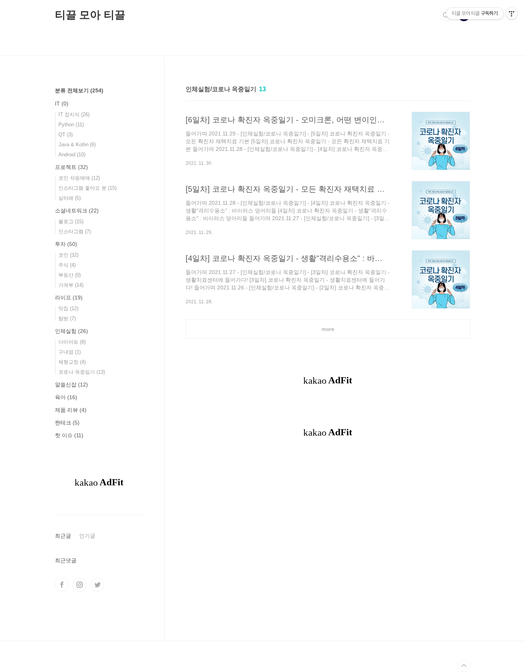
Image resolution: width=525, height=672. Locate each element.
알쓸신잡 (71, 384)
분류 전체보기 (79, 90)
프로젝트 (71, 167)
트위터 (97, 585)
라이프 (69, 297)
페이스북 (62, 585)
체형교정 (72, 362)
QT (65, 134)
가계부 (70, 285)
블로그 (70, 221)
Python (71, 124)
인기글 (87, 536)
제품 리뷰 (70, 410)
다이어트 (72, 342)
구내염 (69, 352)
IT (61, 103)
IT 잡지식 (74, 114)
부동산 (69, 275)
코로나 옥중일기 (81, 372)
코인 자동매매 (79, 178)
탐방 (67, 318)
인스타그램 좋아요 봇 (87, 188)
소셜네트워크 (77, 210)
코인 (68, 255)
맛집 (68, 308)
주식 (67, 265)
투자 (66, 244)
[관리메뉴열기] (511, 13)
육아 (66, 397)
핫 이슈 (69, 435)
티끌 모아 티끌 (90, 15)
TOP (464, 666)
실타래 (69, 198)
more (328, 329)
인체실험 (71, 331)
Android (71, 154)
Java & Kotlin (77, 144)
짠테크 (67, 423)
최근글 (63, 536)
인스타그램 (74, 231)
